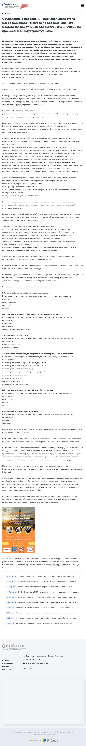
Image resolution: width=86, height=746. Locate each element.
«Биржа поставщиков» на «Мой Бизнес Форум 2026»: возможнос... (41, 623)
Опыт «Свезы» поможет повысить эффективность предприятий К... (42, 602)
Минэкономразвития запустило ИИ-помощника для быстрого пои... (41, 618)
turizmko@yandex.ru (59, 565)
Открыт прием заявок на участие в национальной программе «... (41, 576)
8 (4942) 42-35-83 (33, 660)
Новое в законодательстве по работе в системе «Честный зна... (40, 587)
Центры (5, 666)
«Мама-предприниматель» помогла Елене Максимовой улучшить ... (42, 581)
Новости (10, 13)
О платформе (8, 663)
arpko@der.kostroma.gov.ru (37, 663)
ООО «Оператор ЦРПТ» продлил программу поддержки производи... (43, 592)
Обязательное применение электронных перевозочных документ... (41, 613)
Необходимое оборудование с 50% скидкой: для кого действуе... (40, 607)
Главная (5, 660)
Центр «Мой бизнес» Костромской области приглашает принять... (41, 597)
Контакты (6, 669)
